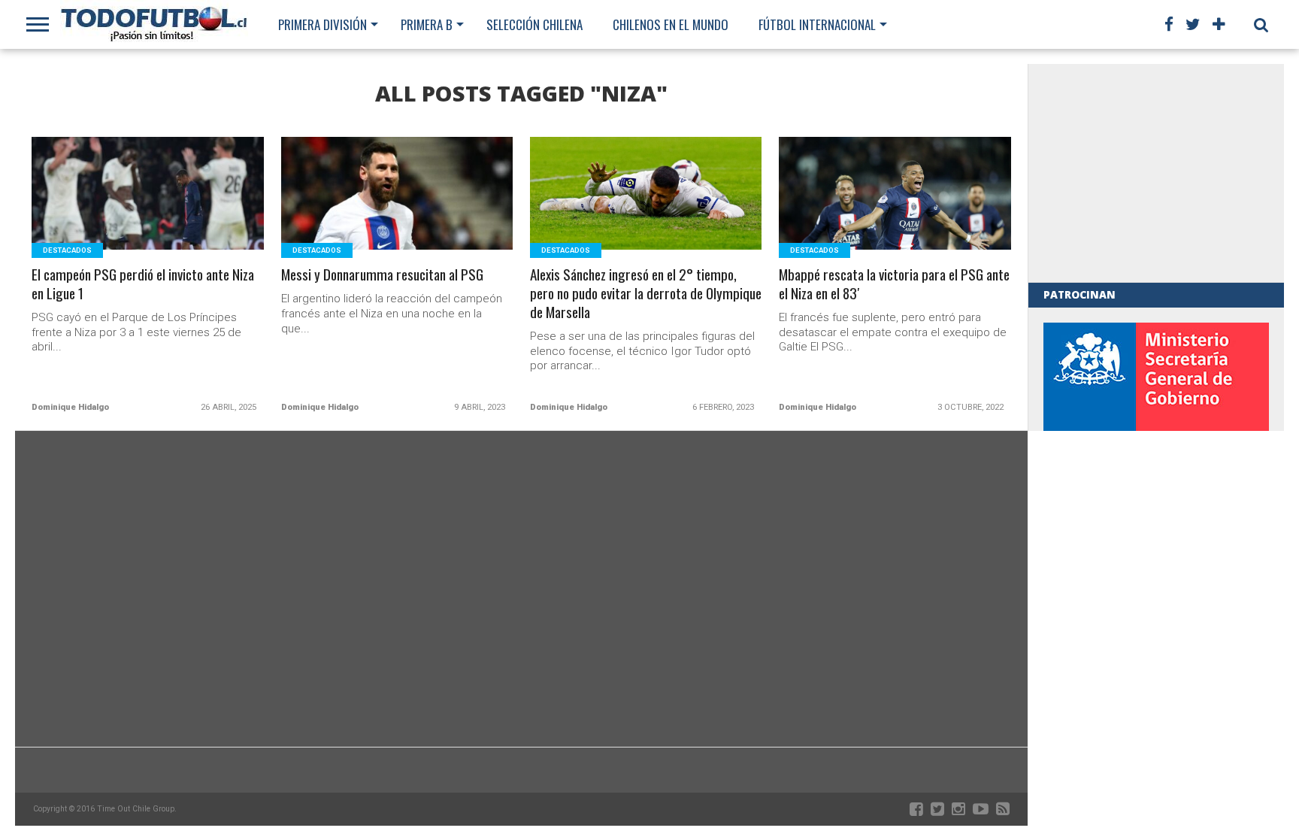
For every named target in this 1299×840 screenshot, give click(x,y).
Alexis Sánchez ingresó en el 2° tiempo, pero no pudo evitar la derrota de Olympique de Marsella (646, 293)
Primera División (322, 24)
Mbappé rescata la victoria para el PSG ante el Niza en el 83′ (894, 284)
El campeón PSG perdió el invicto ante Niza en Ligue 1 (143, 284)
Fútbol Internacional (817, 24)
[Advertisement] (1156, 173)
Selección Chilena (534, 24)
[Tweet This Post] (148, 211)
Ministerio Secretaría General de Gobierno (1156, 425)
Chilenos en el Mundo (670, 24)
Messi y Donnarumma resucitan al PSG (382, 274)
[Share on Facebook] (116, 211)
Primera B (427, 24)
